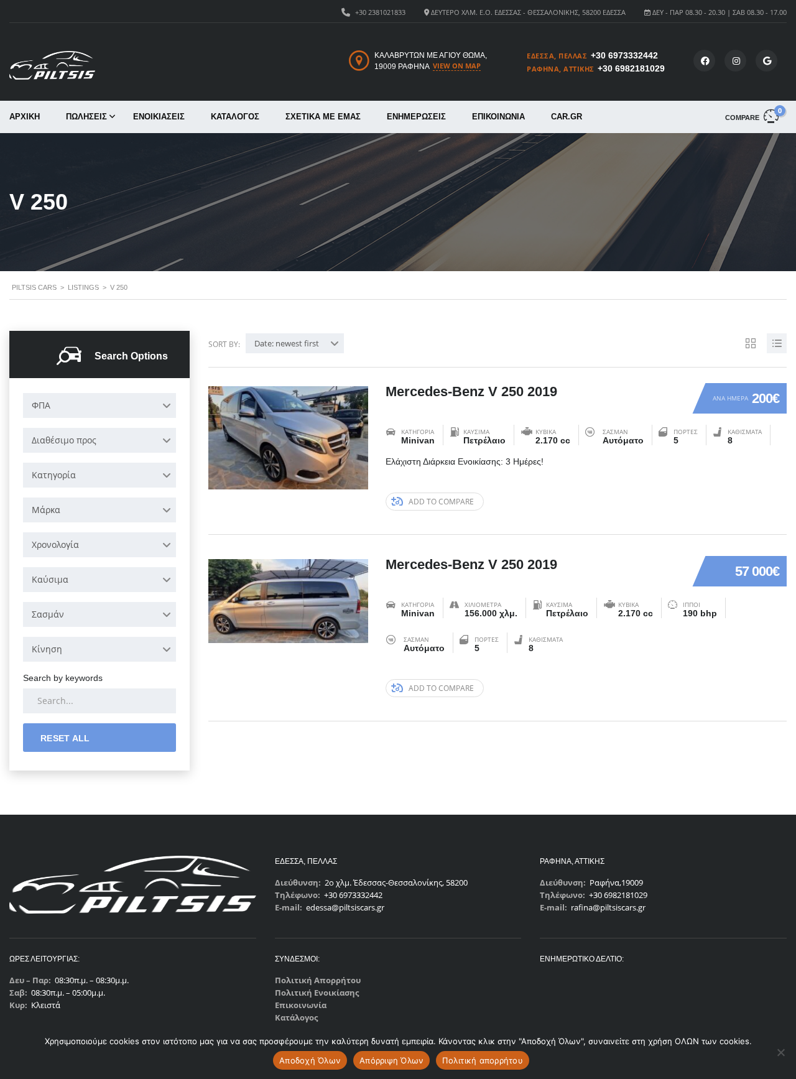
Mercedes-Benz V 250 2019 (471, 391)
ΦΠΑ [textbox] (41, 405)
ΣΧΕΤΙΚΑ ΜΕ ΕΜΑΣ (323, 116)
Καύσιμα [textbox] (50, 579)
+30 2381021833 (380, 12)
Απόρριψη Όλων (391, 1060)
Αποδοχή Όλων (310, 1060)
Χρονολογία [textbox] (55, 544)
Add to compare (441, 501)
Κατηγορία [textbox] (54, 475)
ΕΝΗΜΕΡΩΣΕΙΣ (416, 116)
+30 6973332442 (624, 55)
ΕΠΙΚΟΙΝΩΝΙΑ (498, 116)
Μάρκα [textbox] (46, 510)
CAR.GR (566, 116)
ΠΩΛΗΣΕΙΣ (86, 116)
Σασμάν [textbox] (48, 614)
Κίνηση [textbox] (47, 649)
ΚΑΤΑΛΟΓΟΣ (235, 116)
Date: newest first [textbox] (286, 343)
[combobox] (99, 405)
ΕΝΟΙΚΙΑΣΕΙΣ (159, 116)
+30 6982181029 (631, 68)
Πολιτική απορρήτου (482, 1060)
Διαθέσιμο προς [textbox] (64, 440)
